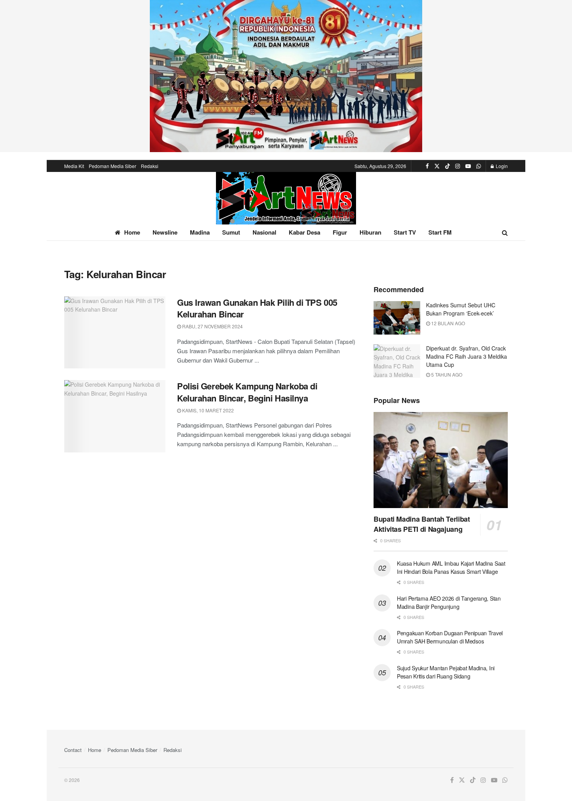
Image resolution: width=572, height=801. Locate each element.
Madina (200, 232)
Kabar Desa (304, 232)
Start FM (440, 232)
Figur (340, 232)
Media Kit (74, 166)
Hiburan (370, 232)
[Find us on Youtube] (468, 166)
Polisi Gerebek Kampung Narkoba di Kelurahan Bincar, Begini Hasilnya (247, 392)
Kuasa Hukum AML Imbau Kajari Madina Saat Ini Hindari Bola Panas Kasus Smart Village (451, 567)
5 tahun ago (446, 374)
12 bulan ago (447, 323)
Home (132, 232)
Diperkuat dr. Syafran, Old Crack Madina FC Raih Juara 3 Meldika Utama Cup (466, 356)
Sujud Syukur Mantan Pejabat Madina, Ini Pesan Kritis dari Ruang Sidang (446, 672)
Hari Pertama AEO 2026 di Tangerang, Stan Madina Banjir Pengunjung (449, 602)
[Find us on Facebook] (427, 166)
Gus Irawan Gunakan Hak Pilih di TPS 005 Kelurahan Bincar (257, 308)
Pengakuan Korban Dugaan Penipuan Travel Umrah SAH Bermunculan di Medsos (450, 637)
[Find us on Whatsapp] (478, 166)
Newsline (165, 232)
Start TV (405, 232)
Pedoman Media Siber (112, 166)
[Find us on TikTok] (447, 166)
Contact (73, 750)
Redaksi (149, 166)
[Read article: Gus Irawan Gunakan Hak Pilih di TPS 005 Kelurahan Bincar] (114, 332)
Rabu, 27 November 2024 (212, 326)
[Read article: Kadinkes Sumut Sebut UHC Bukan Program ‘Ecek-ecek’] (397, 318)
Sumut (231, 232)
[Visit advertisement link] (286, 76)
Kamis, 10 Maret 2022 (207, 410)
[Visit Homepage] (286, 198)
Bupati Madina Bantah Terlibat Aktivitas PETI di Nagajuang (422, 524)
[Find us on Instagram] (457, 166)
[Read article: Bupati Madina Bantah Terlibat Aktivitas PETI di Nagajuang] (441, 460)
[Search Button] (505, 232)
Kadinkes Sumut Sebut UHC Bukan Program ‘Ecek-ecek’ (460, 309)
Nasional (264, 232)
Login (501, 166)
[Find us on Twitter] (437, 166)
